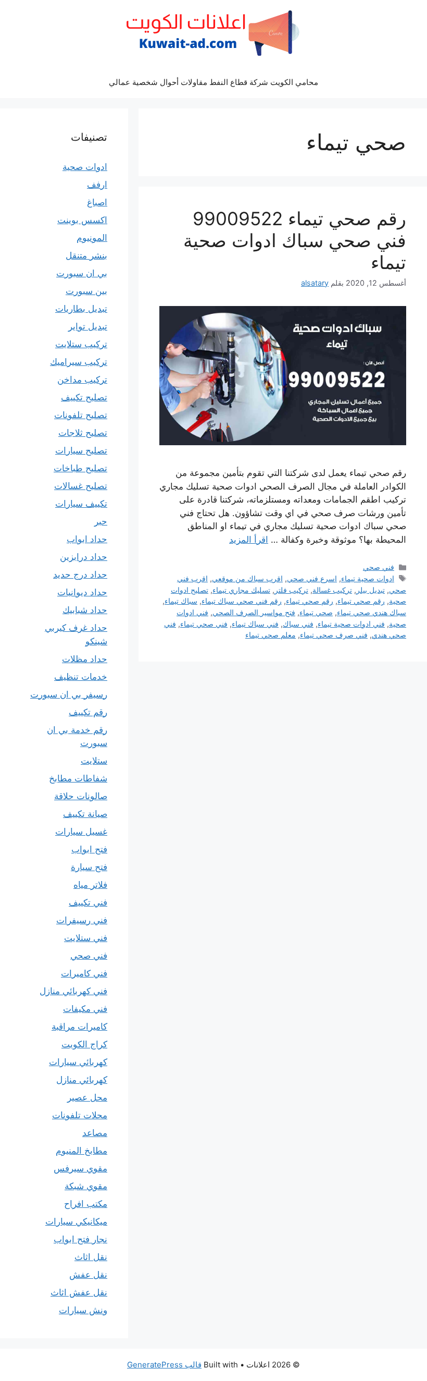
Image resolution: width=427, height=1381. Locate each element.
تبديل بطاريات (81, 308)
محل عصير (87, 1097)
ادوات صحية (84, 167)
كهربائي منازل (81, 1079)
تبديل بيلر (370, 589)
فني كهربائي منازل (73, 991)
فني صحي (378, 567)
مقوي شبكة (86, 1186)
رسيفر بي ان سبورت (68, 694)
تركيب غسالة (332, 589)
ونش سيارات (83, 1310)
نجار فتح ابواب (80, 1239)
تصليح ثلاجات (82, 432)
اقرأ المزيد (248, 539)
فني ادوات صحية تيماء (351, 623)
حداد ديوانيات (82, 592)
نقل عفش (88, 1274)
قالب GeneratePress (164, 1365)
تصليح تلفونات (80, 415)
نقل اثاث (90, 1257)
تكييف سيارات (81, 503)
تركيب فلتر (291, 589)
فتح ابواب (89, 849)
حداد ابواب (87, 539)
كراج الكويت (84, 1044)
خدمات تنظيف (80, 676)
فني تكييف (88, 902)
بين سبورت (86, 291)
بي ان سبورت (81, 273)
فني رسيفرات (81, 920)
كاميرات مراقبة (79, 1026)
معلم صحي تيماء (270, 634)
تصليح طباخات (80, 468)
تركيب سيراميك (78, 362)
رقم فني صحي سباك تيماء (242, 600)
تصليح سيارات (81, 450)
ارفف (97, 184)
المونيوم (92, 238)
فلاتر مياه (90, 884)
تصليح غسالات (80, 486)
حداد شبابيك (84, 610)
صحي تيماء (316, 612)
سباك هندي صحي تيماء (371, 612)
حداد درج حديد (80, 574)
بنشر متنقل (86, 255)
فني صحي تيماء (204, 623)
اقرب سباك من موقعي (247, 578)
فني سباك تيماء (255, 623)
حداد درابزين (83, 557)
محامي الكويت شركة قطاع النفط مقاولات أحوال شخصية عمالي (213, 82)
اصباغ (97, 202)
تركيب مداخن (82, 379)
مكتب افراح (85, 1204)
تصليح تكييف (84, 397)
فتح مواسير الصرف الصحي (253, 612)
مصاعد (94, 1133)
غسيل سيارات (81, 831)
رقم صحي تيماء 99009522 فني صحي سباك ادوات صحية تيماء (294, 240)
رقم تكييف (88, 712)
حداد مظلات (84, 659)
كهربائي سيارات (78, 1062)
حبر (100, 521)
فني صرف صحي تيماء (334, 634)
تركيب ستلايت (81, 344)
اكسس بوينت (82, 220)
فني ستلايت (85, 938)
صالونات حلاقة (80, 796)
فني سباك (298, 623)
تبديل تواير (87, 326)
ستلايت (94, 760)
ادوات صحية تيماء (367, 578)
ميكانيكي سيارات (76, 1221)
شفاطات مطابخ (78, 778)
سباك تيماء (181, 600)
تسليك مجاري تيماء (241, 589)
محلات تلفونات (79, 1115)
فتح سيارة (89, 867)
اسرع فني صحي (312, 578)
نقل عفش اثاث (79, 1292)
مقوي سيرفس (80, 1168)
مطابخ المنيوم (81, 1150)
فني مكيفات (85, 1009)
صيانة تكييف (85, 814)
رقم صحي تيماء (361, 600)
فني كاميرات (84, 973)
